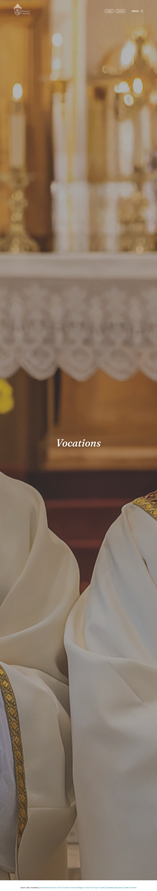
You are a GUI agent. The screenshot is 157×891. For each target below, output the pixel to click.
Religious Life (82, 888)
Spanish (120, 11)
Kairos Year (56, 888)
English (109, 11)
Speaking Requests (114, 888)
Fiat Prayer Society (97, 888)
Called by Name (130, 888)
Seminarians (45, 888)
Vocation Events (69, 888)
